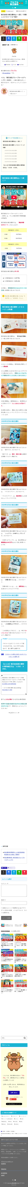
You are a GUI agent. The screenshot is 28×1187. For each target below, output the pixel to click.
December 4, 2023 (7, 689)
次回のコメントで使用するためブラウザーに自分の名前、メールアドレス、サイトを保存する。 (14, 910)
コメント (4, 883)
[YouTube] (15, 7)
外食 (11, 1121)
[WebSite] (7, 64)
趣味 (21, 1121)
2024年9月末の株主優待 (11, 153)
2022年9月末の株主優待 (11, 161)
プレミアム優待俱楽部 (7, 1118)
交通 (22, 1118)
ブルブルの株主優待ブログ (13, 1183)
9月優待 (3, 11)
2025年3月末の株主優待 (11, 150)
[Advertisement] (14, 116)
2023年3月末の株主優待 (11, 158)
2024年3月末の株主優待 (11, 156)
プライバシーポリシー (7, 1161)
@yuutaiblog (6, 73)
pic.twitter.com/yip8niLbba (9, 683)
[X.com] (12, 7)
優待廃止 (5, 1121)
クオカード (11, 867)
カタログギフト (6, 1116)
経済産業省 (4, 1173)
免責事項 (3, 1163)
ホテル (16, 1118)
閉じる (20, 138)
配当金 (4, 1124)
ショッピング (23, 1116)
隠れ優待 (11, 1124)
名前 (3, 900)
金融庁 (3, 1175)
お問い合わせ (14, 1092)
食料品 (17, 1124)
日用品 (16, 1121)
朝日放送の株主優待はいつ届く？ (12, 141)
